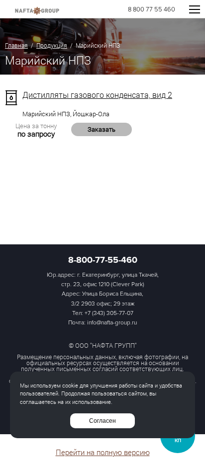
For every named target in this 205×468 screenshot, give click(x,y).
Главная (16, 45)
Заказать (101, 129)
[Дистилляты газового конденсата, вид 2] (11, 97)
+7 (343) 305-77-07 (109, 313)
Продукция (51, 45)
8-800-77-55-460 (102, 259)
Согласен (102, 420)
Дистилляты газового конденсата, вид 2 (97, 94)
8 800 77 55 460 (151, 9)
